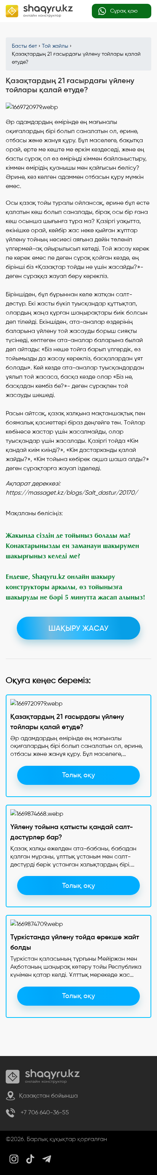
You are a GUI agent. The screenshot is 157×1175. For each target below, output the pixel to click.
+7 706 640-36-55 (44, 1112)
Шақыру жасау (78, 628)
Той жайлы (55, 46)
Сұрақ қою (123, 11)
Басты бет (24, 46)
